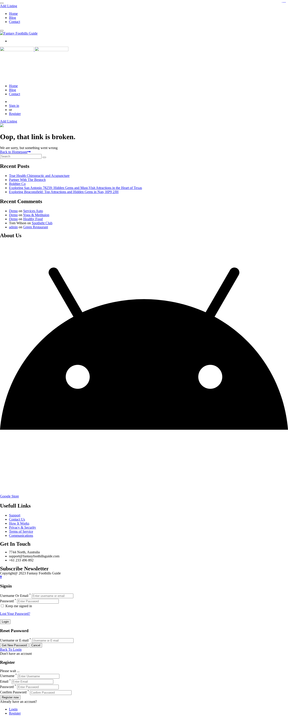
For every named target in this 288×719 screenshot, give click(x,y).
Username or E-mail (14, 640)
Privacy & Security (22, 527)
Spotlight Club (42, 223)
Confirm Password (13, 692)
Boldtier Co (17, 184)
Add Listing (8, 6)
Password (7, 601)
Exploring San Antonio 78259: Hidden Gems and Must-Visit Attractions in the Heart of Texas (75, 188)
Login (13, 709)
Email (4, 681)
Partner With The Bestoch (27, 180)
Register (15, 114)
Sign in (14, 106)
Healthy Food (33, 219)
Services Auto (33, 211)
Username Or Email (14, 596)
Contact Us (17, 519)
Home (13, 13)
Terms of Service (21, 531)
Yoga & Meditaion (36, 215)
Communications (21, 535)
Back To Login (11, 649)
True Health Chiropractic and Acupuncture (39, 176)
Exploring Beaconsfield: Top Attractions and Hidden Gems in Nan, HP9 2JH (64, 192)
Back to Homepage (13, 152)
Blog (12, 18)
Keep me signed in (18, 606)
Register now (10, 697)
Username (7, 676)
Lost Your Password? (15, 614)
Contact (14, 22)
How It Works (19, 523)
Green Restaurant (35, 227)
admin (13, 227)
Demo (13, 211)
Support (14, 515)
